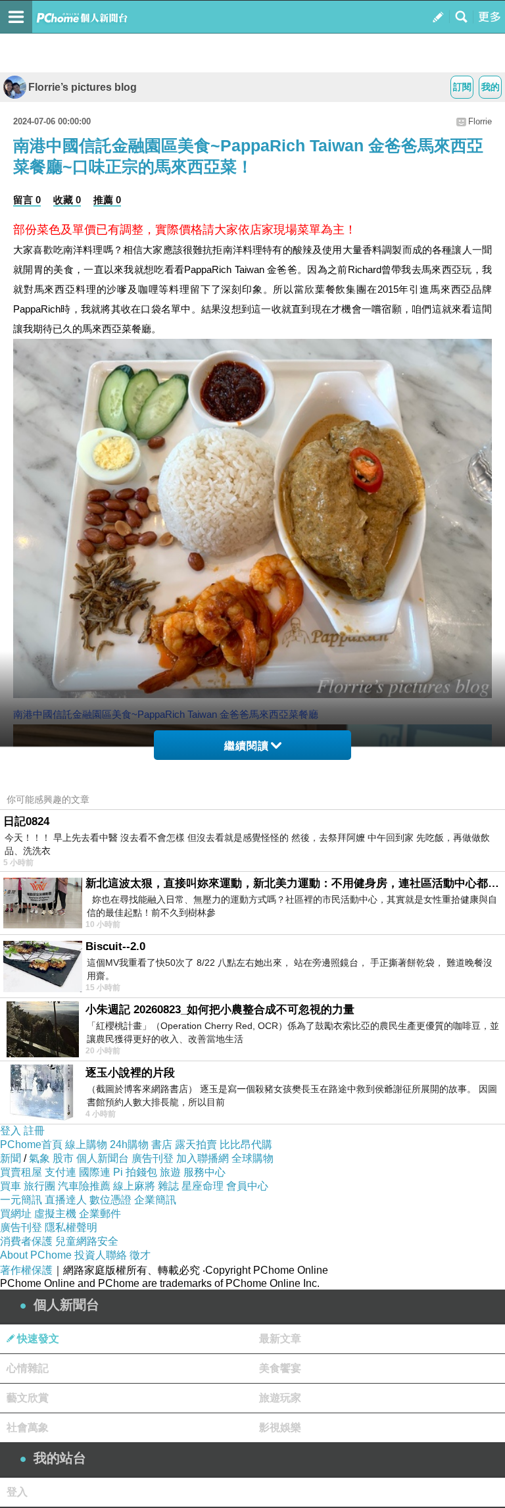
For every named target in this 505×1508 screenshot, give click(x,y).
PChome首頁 (31, 1144)
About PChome (36, 1255)
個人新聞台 (102, 1158)
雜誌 (168, 1186)
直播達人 (66, 1199)
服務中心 (204, 1172)
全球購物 (252, 1158)
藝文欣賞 (28, 1397)
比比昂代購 (246, 1144)
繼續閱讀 (246, 745)
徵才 (140, 1255)
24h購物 (129, 1144)
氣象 (39, 1158)
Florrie (480, 121)
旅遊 (170, 1172)
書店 (161, 1144)
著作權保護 (26, 1270)
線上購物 (86, 1144)
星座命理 (202, 1186)
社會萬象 (28, 1427)
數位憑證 (110, 1199)
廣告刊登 (153, 1158)
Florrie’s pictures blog (82, 87)
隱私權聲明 (71, 1227)
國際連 (94, 1172)
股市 (63, 1158)
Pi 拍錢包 (135, 1172)
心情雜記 (28, 1368)
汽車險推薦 (84, 1186)
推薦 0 (107, 199)
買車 (10, 1186)
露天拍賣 (196, 1144)
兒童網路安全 (86, 1241)
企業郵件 (100, 1213)
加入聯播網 (202, 1158)
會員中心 (247, 1186)
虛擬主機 (55, 1213)
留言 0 (27, 199)
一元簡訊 (21, 1199)
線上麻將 (134, 1186)
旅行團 (39, 1186)
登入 (10, 1130)
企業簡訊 (155, 1199)
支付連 (60, 1172)
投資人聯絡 (100, 1255)
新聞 (10, 1158)
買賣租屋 (21, 1172)
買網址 (16, 1213)
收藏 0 (67, 199)
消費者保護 (26, 1241)
